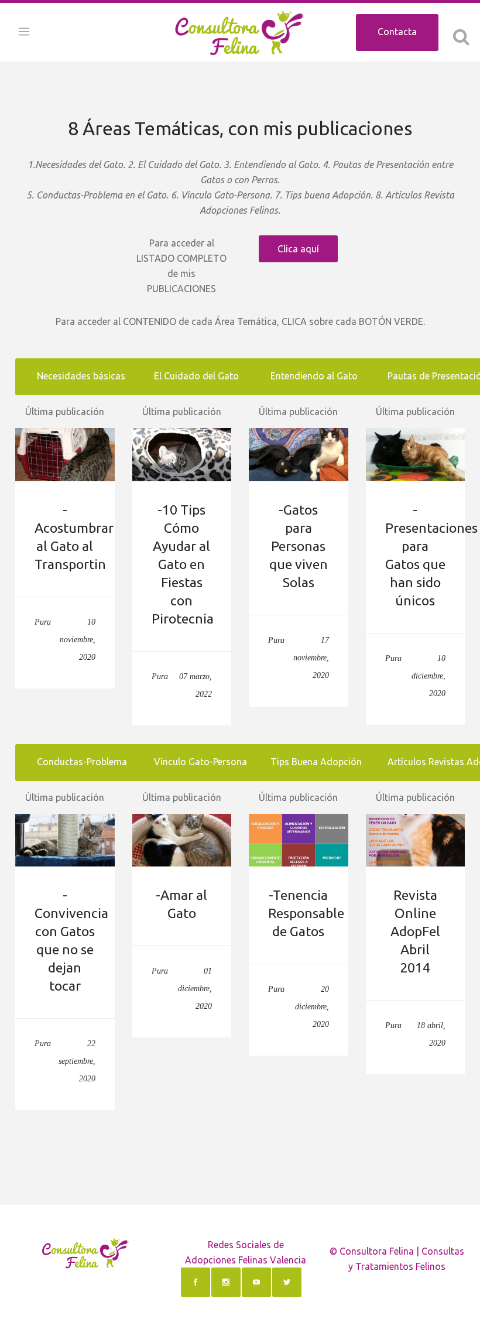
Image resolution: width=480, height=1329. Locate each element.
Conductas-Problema (82, 761)
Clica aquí (298, 249)
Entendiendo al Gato (314, 376)
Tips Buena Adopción (316, 761)
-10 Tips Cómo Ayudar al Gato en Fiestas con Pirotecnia (183, 564)
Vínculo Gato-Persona (200, 761)
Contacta (397, 31)
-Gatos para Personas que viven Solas (298, 546)
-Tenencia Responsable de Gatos (306, 913)
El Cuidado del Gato (196, 376)
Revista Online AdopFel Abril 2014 (415, 931)
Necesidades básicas (81, 376)
